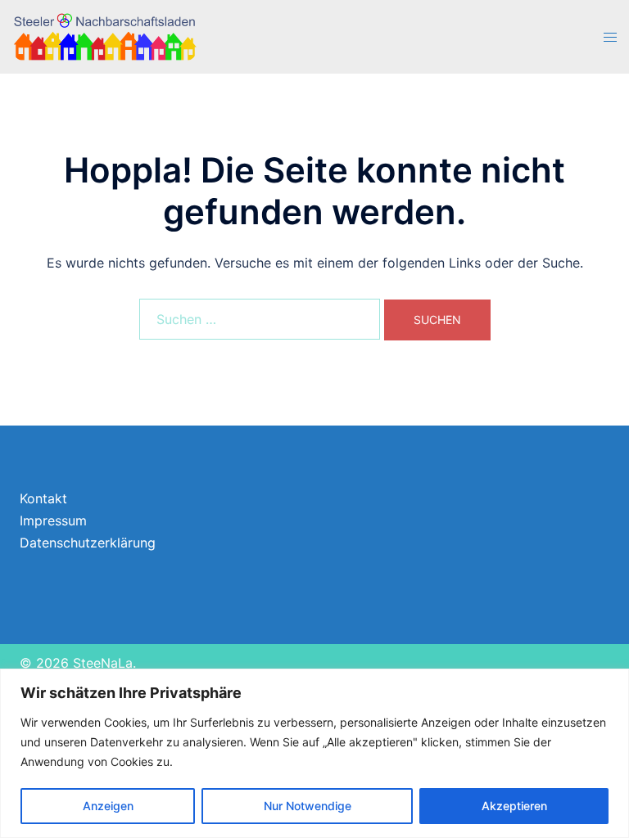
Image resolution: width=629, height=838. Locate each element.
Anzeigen (108, 806)
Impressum (53, 520)
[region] (314, 753)
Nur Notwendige (307, 806)
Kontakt (43, 498)
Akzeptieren (514, 806)
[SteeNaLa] (104, 36)
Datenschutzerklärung (88, 542)
